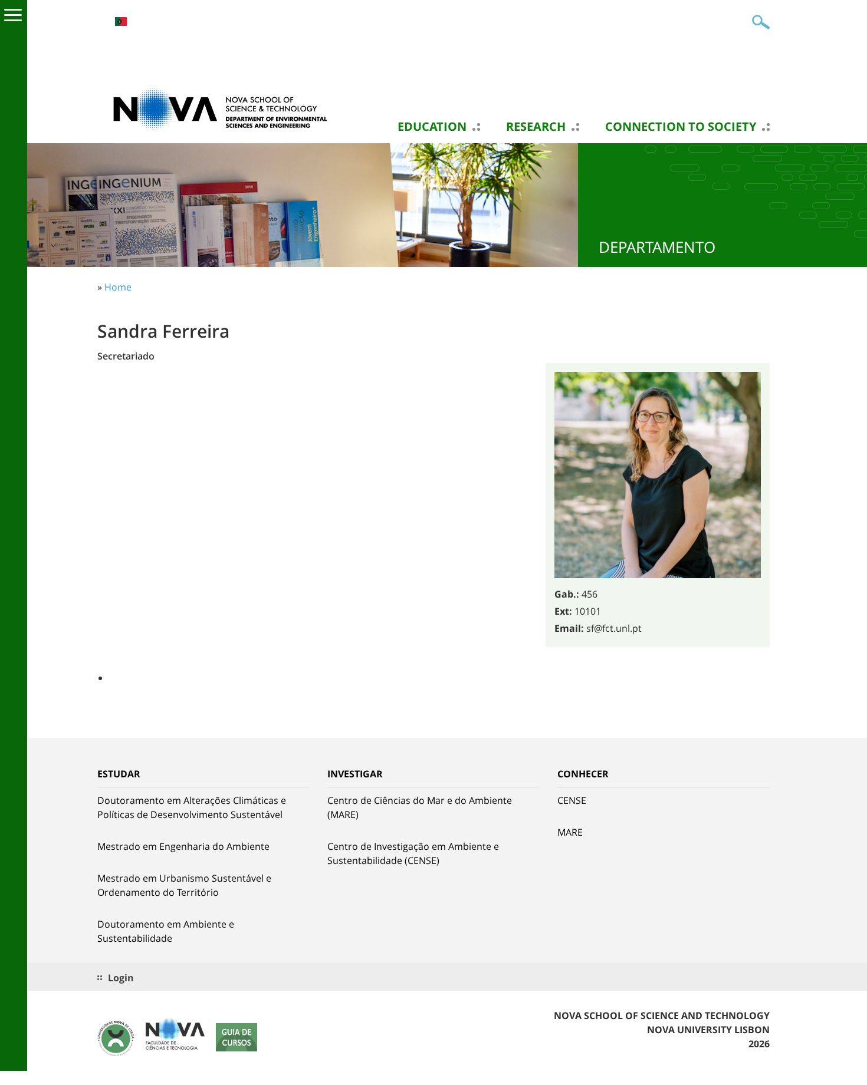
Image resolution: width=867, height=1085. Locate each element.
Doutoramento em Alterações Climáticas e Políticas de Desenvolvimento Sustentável (191, 807)
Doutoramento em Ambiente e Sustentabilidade (165, 931)
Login (121, 977)
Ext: (563, 611)
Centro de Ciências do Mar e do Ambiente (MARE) (419, 807)
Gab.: (566, 594)
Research (536, 127)
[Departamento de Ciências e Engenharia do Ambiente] (215, 107)
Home (118, 287)
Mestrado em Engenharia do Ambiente (183, 846)
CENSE (571, 800)
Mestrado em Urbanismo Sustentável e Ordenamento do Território (184, 885)
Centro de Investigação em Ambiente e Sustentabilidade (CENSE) (413, 853)
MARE (570, 832)
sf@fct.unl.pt (614, 628)
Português (121, 21)
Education (432, 127)
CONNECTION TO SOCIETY (680, 127)
